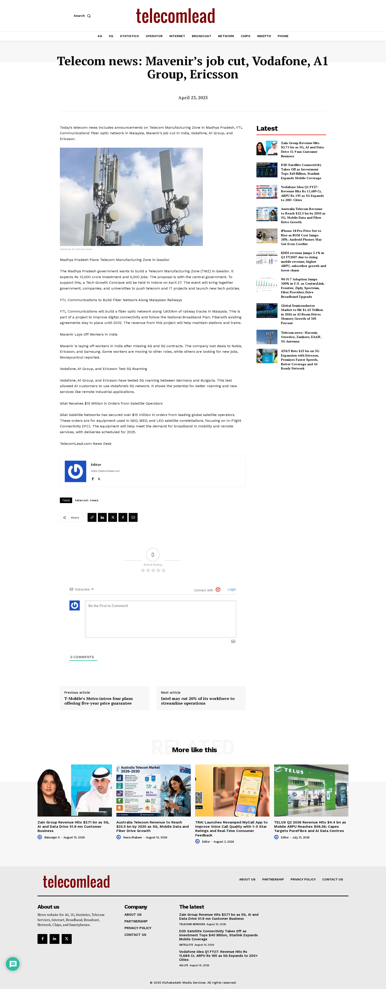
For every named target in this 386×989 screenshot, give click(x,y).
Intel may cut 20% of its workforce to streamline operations (198, 701)
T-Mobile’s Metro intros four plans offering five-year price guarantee (98, 701)
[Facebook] (92, 478)
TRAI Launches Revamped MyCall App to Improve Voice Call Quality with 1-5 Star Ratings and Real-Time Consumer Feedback (231, 828)
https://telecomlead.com (105, 470)
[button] (83, 15)
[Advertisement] (291, 406)
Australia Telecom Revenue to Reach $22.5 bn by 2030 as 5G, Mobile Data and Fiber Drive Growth (303, 215)
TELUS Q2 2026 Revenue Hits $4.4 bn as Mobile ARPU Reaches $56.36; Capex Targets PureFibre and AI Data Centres (310, 826)
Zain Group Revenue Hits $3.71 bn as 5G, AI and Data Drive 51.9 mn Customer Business (302, 149)
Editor (96, 464)
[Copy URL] (92, 517)
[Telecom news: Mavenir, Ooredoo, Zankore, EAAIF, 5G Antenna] (266, 337)
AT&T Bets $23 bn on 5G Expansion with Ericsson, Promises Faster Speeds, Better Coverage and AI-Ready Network (300, 359)
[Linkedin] (102, 517)
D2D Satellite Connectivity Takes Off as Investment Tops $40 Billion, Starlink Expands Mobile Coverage (301, 171)
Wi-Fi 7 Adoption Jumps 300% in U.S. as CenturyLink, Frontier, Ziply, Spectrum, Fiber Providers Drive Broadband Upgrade (303, 288)
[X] (99, 478)
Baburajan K (52, 837)
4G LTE (183, 965)
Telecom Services (192, 924)
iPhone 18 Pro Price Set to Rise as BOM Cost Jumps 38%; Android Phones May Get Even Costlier (301, 237)
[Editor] (75, 471)
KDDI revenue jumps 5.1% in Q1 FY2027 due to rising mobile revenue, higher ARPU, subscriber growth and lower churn (303, 261)
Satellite (186, 944)
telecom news (86, 500)
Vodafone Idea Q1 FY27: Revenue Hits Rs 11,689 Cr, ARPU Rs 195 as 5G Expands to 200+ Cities (302, 193)
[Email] (133, 517)
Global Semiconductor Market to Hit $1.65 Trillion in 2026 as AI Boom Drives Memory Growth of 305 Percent (302, 314)
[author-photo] (40, 837)
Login (231, 589)
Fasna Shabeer (132, 837)
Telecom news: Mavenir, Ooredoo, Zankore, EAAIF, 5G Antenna (301, 336)
